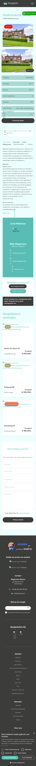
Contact (30, 144)
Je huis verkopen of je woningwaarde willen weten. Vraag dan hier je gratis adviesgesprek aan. (18, 301)
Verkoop (18, 705)
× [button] (34, 733)
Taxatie (18, 720)
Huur (18, 686)
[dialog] (18, 748)
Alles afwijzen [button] (27, 757)
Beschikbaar (18, 665)
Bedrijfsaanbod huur (18, 694)
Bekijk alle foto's (30, 70)
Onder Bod (18, 672)
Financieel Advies (18, 716)
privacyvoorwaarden (23, 513)
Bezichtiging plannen (17, 286)
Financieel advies (18, 121)
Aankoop (18, 713)
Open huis (18, 683)
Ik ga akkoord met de (17, 513)
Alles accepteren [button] (10, 757)
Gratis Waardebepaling (18, 709)
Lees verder (4, 745)
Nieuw (18, 676)
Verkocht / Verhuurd (18, 690)
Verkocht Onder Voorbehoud (18, 668)
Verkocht (18, 658)
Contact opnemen (18, 291)
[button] (18, 763)
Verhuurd (18, 661)
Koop (18, 679)
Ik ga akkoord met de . (19, 612)
